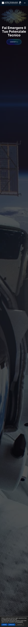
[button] (25, 3)
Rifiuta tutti (11, 624)
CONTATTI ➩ (14, 42)
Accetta (4, 624)
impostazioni (20, 622)
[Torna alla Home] (12, 3)
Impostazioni (19, 624)
